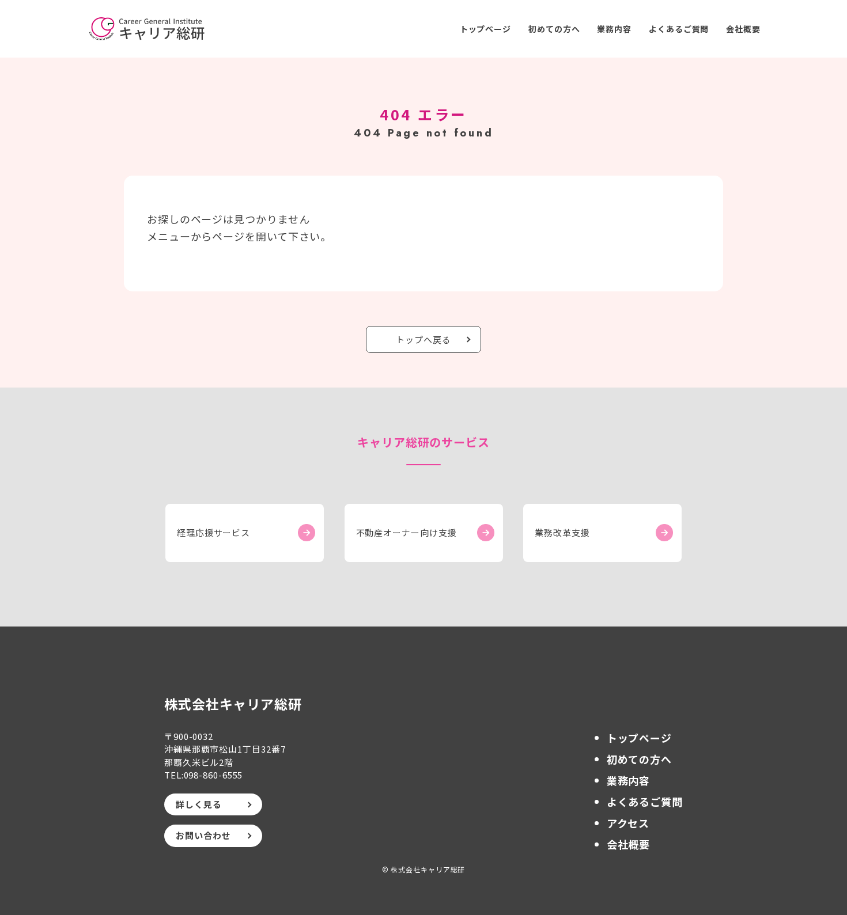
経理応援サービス (213, 532)
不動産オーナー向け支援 (406, 532)
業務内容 (614, 29)
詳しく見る (199, 804)
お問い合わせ (203, 835)
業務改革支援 (562, 532)
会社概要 (743, 29)
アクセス (628, 822)
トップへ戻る (423, 339)
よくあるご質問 (679, 29)
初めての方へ (554, 29)
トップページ (485, 29)
